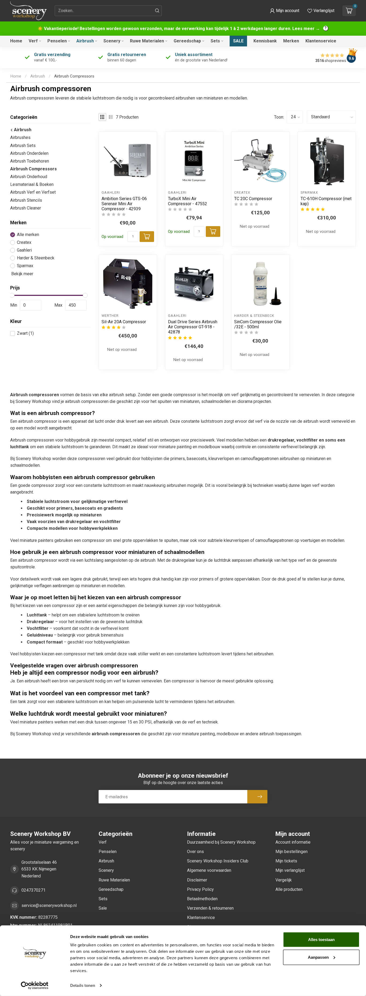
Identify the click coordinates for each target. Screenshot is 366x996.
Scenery (111, 40)
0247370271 (33, 890)
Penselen (57, 40)
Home (16, 40)
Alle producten (288, 889)
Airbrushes (20, 137)
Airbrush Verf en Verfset (33, 192)
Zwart (25, 333)
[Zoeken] (157, 10)
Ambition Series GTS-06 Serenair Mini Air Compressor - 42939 (124, 203)
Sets (215, 40)
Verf (33, 40)
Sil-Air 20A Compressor (124, 321)
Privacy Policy (200, 889)
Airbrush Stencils (26, 200)
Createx (24, 242)
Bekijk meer (21, 273)
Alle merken (28, 234)
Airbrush (85, 40)
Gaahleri (24, 250)
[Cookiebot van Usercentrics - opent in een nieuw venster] (34, 986)
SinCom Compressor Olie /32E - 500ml (258, 324)
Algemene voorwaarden (209, 870)
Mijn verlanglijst (290, 870)
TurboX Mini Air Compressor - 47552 (187, 201)
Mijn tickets (286, 860)
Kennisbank (265, 40)
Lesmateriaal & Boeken (32, 184)
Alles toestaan (321, 939)
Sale (238, 40)
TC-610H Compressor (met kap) (326, 201)
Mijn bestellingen (291, 851)
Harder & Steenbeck (35, 258)
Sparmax (25, 265)
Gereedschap (187, 40)
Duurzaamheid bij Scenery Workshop (221, 842)
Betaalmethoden (202, 898)
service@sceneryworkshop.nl (49, 905)
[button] (284, 10)
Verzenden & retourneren (210, 908)
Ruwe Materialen (147, 40)
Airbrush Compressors (74, 76)
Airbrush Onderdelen (29, 153)
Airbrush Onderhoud (28, 176)
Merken (291, 40)
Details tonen (82, 985)
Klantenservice (320, 40)
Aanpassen (318, 957)
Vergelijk (283, 880)
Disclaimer (197, 880)
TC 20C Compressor (253, 198)
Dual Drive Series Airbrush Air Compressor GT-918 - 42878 (192, 327)
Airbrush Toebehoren (29, 161)
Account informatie (293, 842)
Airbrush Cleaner (25, 208)
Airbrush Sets (23, 145)
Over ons (195, 851)
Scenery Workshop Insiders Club (217, 860)
